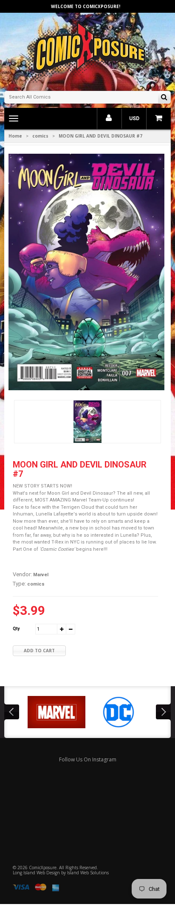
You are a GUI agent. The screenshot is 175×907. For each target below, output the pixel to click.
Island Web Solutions (88, 873)
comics (40, 136)
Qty (16, 628)
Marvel (40, 574)
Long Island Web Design (36, 873)
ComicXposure (42, 867)
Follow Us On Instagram (87, 759)
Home (15, 136)
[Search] (164, 97)
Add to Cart (39, 650)
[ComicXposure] (87, 50)
